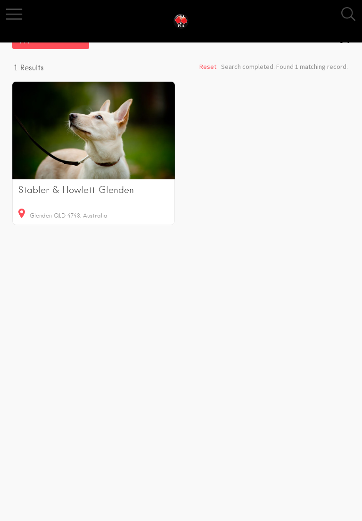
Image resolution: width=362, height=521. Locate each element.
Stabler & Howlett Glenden (76, 190)
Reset (207, 66)
